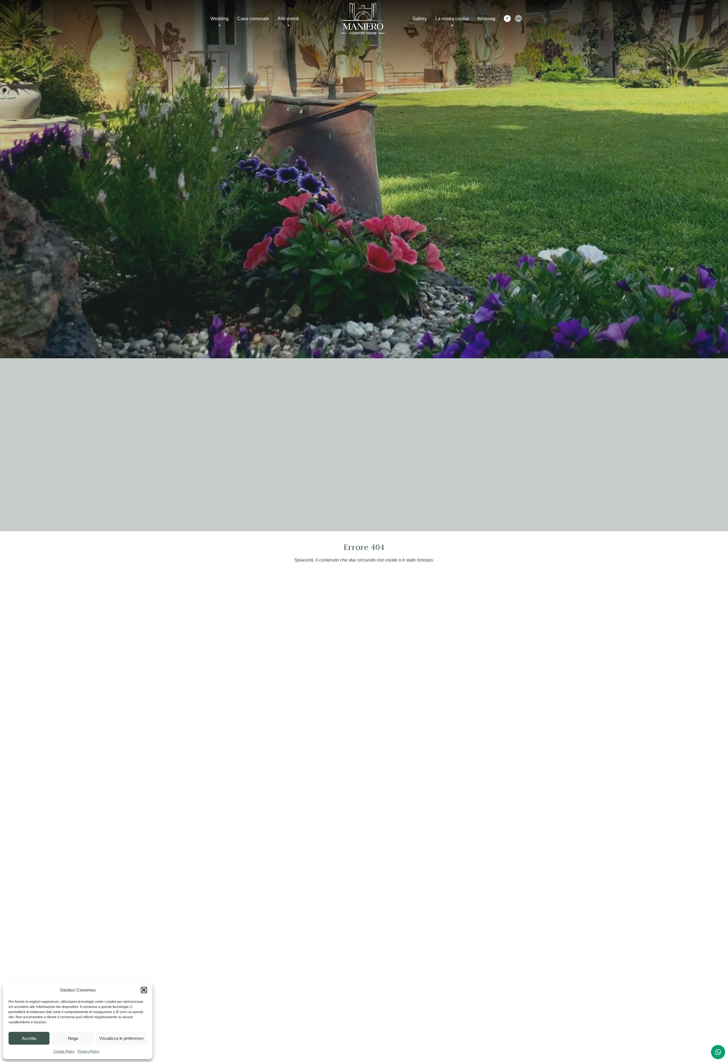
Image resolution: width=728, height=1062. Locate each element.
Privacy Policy (88, 1051)
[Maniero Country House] (364, 18)
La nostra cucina (452, 18)
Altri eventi (288, 18)
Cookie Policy (64, 1051)
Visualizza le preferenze (121, 1038)
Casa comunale (253, 18)
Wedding (219, 18)
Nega (73, 1038)
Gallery (419, 18)
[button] (144, 990)
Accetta (29, 1038)
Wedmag (486, 18)
